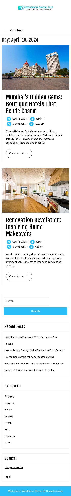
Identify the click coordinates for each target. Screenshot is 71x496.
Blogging (9, 396)
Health (8, 422)
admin (39, 118)
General (9, 416)
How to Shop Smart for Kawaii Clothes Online (29, 356)
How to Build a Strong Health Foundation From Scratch (34, 350)
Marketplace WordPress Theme (25, 491)
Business (10, 403)
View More (15, 152)
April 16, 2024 (19, 118)
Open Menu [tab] (12, 30)
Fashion (9, 409)
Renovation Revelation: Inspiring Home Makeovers (33, 227)
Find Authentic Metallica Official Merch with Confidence (34, 363)
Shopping (10, 436)
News (8, 429)
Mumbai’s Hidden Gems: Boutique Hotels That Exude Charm (34, 104)
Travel (8, 442)
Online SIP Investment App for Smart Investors (30, 370)
